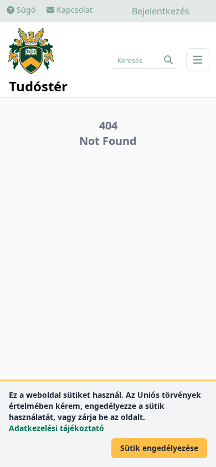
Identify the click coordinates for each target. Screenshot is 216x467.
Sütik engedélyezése (159, 448)
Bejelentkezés (160, 11)
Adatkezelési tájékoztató (56, 428)
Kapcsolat (73, 9)
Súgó (24, 9)
